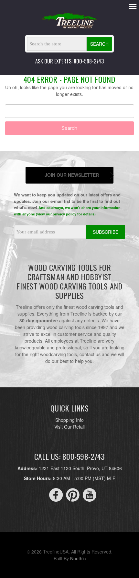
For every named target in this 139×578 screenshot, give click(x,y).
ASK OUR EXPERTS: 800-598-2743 (69, 61)
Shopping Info (69, 420)
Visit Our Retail (69, 426)
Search (99, 44)
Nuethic (78, 558)
